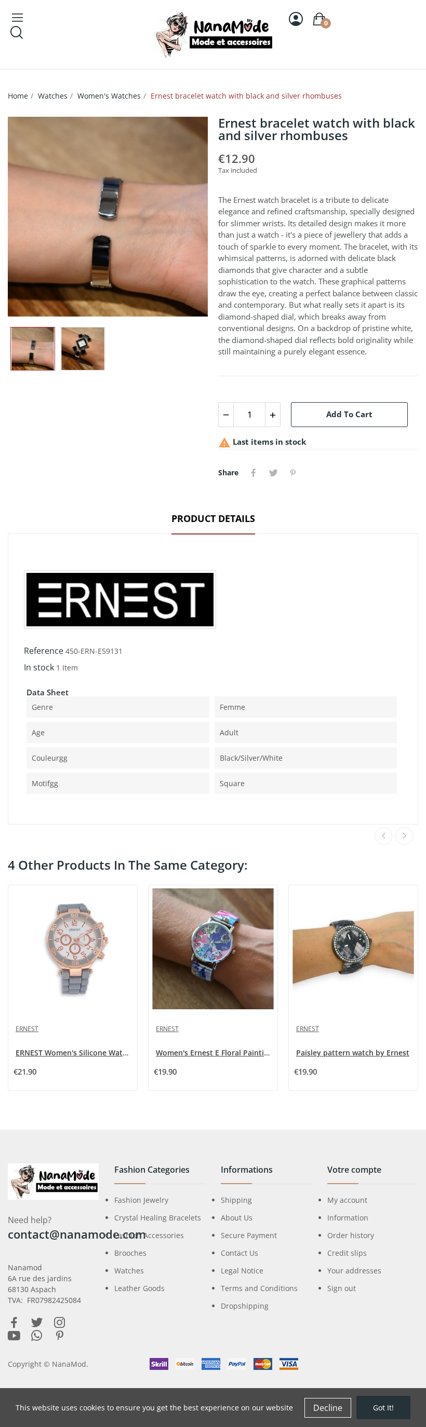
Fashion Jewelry (141, 1200)
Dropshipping (245, 1306)
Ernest (27, 1028)
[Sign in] (295, 19)
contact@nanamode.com (77, 1234)
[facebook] (14, 1322)
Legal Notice (242, 1270)
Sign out (341, 1288)
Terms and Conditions (259, 1288)
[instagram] (60, 1322)
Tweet (273, 473)
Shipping (236, 1200)
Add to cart (349, 414)
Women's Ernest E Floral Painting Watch (214, 1053)
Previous (32, 217)
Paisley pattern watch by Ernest (352, 1053)
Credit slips (347, 1253)
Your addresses (354, 1270)
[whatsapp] (37, 1335)
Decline (327, 1408)
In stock (39, 667)
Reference (43, 650)
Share (253, 473)
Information (347, 1218)
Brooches (130, 1253)
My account (347, 1200)
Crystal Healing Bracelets (157, 1218)
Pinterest (293, 473)
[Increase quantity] (273, 414)
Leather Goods (139, 1288)
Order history (350, 1235)
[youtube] (14, 1335)
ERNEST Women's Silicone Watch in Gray (74, 1053)
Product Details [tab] (213, 518)
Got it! (383, 1407)
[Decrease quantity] (226, 414)
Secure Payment (249, 1235)
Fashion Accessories (149, 1235)
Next (183, 217)
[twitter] (37, 1322)
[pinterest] (60, 1335)
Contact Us (239, 1253)
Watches (129, 1270)
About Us (236, 1218)
